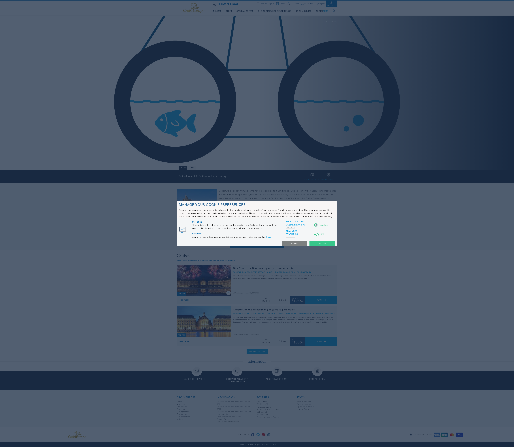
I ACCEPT (322, 243)
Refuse (294, 243)
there (268, 237)
